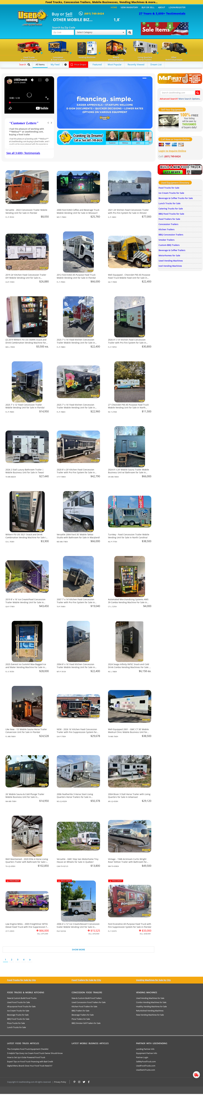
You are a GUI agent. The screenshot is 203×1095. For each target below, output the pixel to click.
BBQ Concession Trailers (171, 234)
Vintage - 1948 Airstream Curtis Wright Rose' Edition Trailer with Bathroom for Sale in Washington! (127, 862)
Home (114, 7)
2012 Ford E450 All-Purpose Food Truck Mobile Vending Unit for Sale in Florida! (76, 276)
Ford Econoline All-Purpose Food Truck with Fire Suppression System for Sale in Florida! (129, 925)
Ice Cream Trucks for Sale (171, 193)
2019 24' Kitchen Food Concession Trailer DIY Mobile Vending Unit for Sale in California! (25, 277)
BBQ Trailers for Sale (80, 1010)
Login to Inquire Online (172, 151)
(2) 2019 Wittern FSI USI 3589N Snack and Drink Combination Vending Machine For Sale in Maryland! (25, 342)
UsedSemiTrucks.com (145, 1070)
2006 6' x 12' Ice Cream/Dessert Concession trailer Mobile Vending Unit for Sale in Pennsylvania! (78, 927)
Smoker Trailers (166, 239)
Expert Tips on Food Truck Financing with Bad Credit (30, 1061)
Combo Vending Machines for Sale (151, 1002)
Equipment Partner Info (146, 1053)
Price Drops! (80, 64)
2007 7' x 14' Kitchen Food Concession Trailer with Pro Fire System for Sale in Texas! (76, 602)
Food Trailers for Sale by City (86, 980)
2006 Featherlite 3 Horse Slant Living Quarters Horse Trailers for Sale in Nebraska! (75, 797)
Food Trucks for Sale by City (21, 980)
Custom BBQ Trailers (169, 245)
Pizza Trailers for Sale (81, 1019)
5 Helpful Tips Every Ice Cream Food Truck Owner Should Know (35, 1053)
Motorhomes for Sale (169, 255)
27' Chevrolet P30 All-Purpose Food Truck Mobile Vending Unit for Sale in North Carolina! (128, 407)
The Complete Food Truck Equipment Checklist (27, 1049)
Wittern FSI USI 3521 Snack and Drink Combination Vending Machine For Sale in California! (26, 537)
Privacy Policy (60, 1082)
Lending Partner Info (145, 1049)
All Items (40, 64)
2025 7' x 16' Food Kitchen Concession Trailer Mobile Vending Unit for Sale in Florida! (76, 342)
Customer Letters (23, 123)
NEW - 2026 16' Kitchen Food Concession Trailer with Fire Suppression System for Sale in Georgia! (77, 732)
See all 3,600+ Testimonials (23, 153)
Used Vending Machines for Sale (150, 998)
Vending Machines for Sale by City (153, 980)
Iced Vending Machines (170, 265)
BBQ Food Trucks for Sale (171, 213)
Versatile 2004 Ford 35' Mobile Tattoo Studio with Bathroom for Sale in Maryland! (78, 536)
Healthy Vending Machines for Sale (151, 1006)
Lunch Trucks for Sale (169, 203)
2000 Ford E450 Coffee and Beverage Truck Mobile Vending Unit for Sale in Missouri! (78, 211)
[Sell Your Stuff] (169, 121)
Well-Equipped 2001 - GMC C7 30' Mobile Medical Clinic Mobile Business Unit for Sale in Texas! (128, 732)
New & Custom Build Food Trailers (87, 998)
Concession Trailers (168, 224)
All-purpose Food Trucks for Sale (21, 1006)
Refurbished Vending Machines (149, 1010)
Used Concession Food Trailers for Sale (89, 1002)
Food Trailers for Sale (169, 219)
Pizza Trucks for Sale (16, 1023)
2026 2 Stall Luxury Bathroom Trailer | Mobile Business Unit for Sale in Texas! (24, 471)
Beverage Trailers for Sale (83, 1014)
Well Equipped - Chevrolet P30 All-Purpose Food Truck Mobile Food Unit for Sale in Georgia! (129, 277)
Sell (68, 14)
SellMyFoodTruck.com (146, 1061)
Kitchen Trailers (166, 229)
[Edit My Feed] (65, 64)
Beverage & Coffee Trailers (172, 250)
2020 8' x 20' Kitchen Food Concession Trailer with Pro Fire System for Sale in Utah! (76, 472)
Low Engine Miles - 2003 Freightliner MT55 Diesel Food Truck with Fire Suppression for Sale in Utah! (27, 927)
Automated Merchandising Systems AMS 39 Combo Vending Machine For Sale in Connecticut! (128, 602)
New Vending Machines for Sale (150, 1014)
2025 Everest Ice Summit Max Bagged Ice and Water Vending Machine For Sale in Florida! (25, 667)
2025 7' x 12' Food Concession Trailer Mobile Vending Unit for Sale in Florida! (25, 406)
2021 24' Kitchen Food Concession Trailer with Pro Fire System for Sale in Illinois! (128, 211)
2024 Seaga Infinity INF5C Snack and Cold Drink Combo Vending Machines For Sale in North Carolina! (129, 667)
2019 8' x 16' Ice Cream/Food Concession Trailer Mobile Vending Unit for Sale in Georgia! (25, 602)
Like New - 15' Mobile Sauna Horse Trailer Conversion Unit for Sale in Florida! (26, 731)
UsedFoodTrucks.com (145, 1065)
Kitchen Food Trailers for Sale (84, 1006)
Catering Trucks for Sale (171, 208)
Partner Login (142, 1057)
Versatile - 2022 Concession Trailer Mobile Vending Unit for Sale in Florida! (26, 211)
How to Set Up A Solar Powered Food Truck (26, 1057)
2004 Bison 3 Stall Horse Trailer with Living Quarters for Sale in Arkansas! (129, 796)
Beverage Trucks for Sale (18, 1014)
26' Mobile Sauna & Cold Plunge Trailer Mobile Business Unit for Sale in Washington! (24, 797)
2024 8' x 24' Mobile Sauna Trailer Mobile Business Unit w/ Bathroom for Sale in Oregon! (128, 472)
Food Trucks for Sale (169, 187)
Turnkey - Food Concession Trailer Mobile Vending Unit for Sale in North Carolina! (128, 536)
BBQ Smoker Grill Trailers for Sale (86, 1023)
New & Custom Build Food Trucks (22, 998)
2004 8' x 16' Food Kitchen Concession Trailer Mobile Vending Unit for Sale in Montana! (76, 667)
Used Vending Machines (171, 260)
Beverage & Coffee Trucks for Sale (176, 198)
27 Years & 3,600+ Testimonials (162, 13)
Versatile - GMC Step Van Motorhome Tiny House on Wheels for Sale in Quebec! (77, 860)
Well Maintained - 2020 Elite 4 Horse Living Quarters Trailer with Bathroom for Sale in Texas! (26, 862)
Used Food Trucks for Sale (18, 1002)
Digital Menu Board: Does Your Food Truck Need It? (29, 1065)
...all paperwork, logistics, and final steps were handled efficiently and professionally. (26, 131)
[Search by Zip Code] (130, 32)
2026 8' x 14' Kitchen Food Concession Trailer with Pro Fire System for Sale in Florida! (127, 342)
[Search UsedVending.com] (197, 92)
